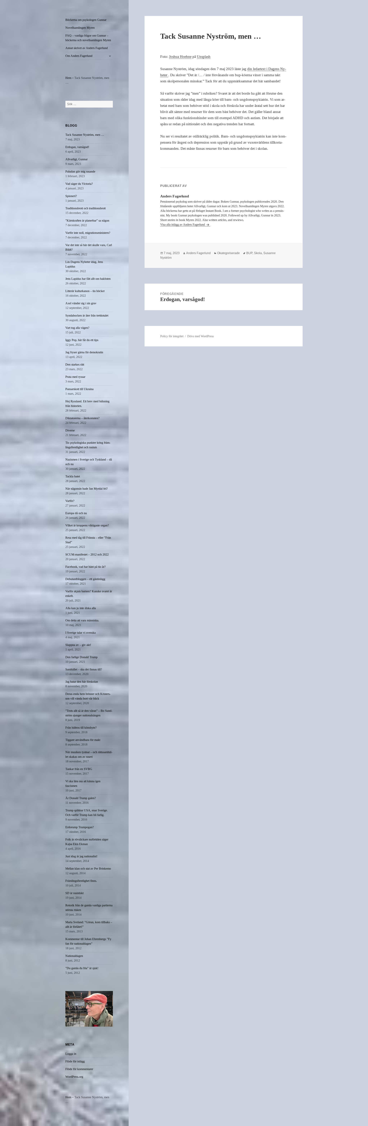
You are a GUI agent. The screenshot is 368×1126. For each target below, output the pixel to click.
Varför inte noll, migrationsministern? (87, 232)
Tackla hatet (72, 476)
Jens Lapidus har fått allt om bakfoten (88, 278)
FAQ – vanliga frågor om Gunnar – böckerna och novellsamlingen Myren (88, 38)
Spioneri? (71, 196)
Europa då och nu (76, 513)
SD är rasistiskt (74, 893)
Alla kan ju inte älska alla (80, 608)
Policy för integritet (171, 336)
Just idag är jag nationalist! (81, 856)
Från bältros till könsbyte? (81, 727)
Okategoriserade (228, 253)
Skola (258, 253)
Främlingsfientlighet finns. (81, 880)
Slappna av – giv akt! (78, 644)
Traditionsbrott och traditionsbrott (85, 208)
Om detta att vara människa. (82, 620)
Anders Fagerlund (198, 253)
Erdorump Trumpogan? (79, 827)
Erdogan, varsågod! (77, 147)
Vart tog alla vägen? (77, 327)
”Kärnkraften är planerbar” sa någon (87, 220)
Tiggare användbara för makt (82, 739)
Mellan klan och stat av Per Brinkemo (88, 868)
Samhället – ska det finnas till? (83, 669)
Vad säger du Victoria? (79, 183)
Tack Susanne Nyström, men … (84, 134)
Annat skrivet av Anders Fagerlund (86, 48)
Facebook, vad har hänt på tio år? (85, 566)
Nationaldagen (74, 955)
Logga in (70, 1053)
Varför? (69, 500)
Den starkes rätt (74, 364)
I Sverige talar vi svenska (80, 632)
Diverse (70, 430)
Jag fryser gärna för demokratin (84, 352)
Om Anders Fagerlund (78, 55)
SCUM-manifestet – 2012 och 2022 (87, 554)
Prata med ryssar (75, 376)
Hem (68, 77)
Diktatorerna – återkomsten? (82, 418)
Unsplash (203, 57)
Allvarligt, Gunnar (76, 159)
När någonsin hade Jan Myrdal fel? (86, 488)
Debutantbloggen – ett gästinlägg (85, 579)
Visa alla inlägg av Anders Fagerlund (183, 224)
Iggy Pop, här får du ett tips (81, 340)
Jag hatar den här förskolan (81, 681)
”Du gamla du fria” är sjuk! (81, 968)
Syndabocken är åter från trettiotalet (86, 315)
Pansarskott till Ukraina (79, 389)
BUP (249, 253)
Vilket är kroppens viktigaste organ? (87, 525)
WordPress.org (74, 1076)
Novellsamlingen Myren (80, 27)
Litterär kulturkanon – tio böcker (85, 291)
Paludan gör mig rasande (80, 171)
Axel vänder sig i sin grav (80, 303)
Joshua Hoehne (180, 57)
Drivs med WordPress (200, 336)
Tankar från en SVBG (78, 769)
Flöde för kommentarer (79, 1069)
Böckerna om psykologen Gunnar (85, 19)
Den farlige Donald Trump (81, 657)
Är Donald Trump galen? (80, 798)
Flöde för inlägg (75, 1061)
